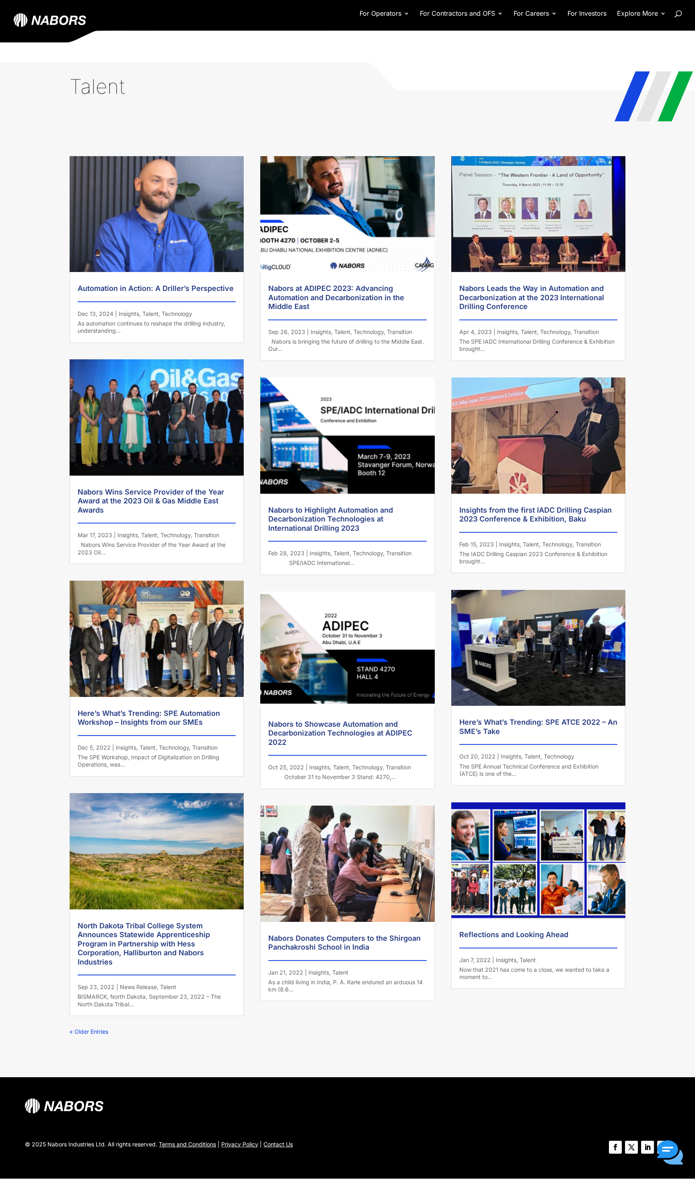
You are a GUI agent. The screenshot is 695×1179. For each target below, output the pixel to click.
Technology (177, 313)
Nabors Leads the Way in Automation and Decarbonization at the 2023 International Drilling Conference (531, 297)
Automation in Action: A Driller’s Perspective (156, 288)
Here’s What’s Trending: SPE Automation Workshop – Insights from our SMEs (149, 718)
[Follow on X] (631, 1147)
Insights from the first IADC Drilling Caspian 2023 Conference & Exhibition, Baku (535, 515)
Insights (129, 313)
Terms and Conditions (187, 1144)
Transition (206, 535)
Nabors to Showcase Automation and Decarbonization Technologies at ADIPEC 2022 (340, 733)
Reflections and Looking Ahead (513, 934)
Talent (150, 313)
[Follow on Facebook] (615, 1147)
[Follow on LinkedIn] (647, 1147)
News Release (138, 986)
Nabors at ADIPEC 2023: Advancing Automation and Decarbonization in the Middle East (336, 297)
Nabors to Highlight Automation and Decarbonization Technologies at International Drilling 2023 (330, 519)
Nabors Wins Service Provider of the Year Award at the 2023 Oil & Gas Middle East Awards (151, 501)
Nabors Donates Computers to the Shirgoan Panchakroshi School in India (344, 943)
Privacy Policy (239, 1144)
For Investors (587, 13)
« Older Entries (89, 1031)
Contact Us (278, 1144)
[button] (670, 1153)
